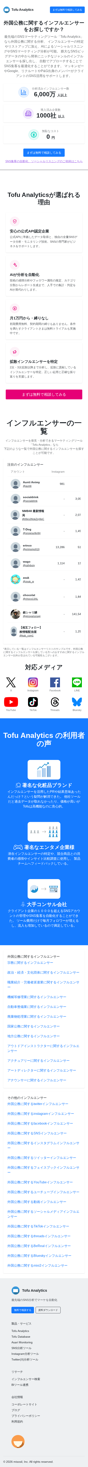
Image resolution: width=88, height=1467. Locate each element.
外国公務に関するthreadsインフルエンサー (39, 1236)
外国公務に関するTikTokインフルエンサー (38, 1226)
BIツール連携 (19, 1384)
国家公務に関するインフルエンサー (33, 1026)
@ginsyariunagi (32, 616)
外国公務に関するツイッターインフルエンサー (41, 1157)
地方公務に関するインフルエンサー (33, 1036)
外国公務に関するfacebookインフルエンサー (40, 1123)
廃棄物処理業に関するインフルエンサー (36, 1016)
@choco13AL (30, 598)
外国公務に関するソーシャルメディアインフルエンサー (43, 1214)
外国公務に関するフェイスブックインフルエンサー (43, 1170)
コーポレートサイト (24, 1404)
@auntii (27, 486)
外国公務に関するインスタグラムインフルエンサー (43, 1145)
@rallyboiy (29, 565)
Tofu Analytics (20, 1331)
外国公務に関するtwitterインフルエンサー (37, 1104)
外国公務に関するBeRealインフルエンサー (39, 1246)
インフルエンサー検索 (25, 1379)
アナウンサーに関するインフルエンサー (36, 1080)
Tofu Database (20, 1336)
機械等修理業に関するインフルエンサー (36, 997)
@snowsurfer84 (32, 533)
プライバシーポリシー (25, 1415)
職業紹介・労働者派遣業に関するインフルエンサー (43, 985)
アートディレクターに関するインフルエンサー (41, 1070)
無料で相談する (22, 1310)
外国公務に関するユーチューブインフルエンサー (43, 1192)
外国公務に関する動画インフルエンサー (36, 1202)
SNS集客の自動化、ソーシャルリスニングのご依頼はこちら (44, 161)
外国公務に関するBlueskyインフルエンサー (39, 1255)
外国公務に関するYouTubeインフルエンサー (40, 1182)
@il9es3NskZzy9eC (33, 519)
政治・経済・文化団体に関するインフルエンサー (43, 972)
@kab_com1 (26, 635)
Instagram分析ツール (25, 1353)
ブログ (15, 1410)
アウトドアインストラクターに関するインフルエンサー (43, 1048)
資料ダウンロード (48, 1310)
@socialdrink (30, 501)
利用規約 (17, 1421)
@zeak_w (28, 581)
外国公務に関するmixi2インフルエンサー (37, 1265)
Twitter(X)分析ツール (24, 1359)
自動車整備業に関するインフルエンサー (36, 1006)
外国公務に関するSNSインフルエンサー (37, 1133)
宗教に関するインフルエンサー (30, 962)
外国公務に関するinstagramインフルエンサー (40, 1113)
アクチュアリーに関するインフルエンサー (38, 1060)
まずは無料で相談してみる (67, 9)
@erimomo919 (31, 549)
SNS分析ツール (21, 1348)
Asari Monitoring (22, 1342)
